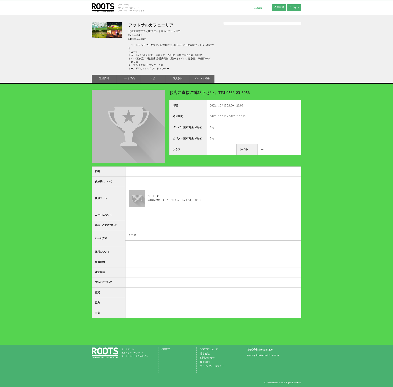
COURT (259, 7)
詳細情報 (104, 78)
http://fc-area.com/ (137, 39)
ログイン (294, 7)
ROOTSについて (209, 349)
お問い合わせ (207, 357)
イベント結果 (202, 78)
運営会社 (205, 353)
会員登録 (279, 7)
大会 (153, 78)
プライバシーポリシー (212, 366)
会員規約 (205, 362)
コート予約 (128, 78)
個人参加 (178, 78)
